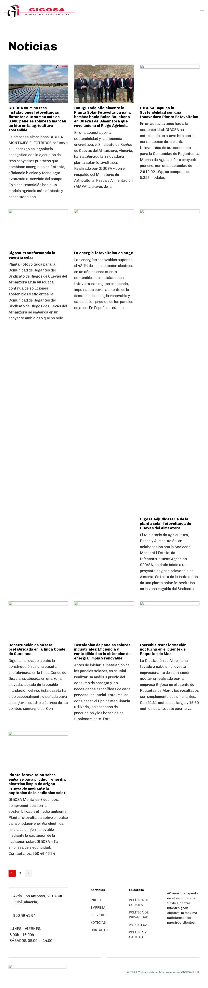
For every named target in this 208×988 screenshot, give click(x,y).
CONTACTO (99, 930)
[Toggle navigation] (170, 12)
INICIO (96, 900)
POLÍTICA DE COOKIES (139, 902)
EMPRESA (98, 907)
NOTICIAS (98, 922)
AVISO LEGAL (139, 925)
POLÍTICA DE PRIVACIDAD (139, 914)
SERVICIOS (99, 915)
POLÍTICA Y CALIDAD (138, 934)
